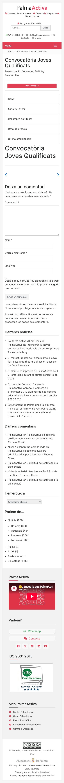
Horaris (37, 38)
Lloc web (10, 265)
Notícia (12, 520)
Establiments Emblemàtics (27, 724)
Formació (16, 540)
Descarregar (32, 86)
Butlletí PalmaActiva (23, 712)
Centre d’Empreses (23, 728)
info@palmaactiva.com (39, 35)
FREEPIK (49, 775)
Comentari (12, 202)
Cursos (39, 13)
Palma (11, 546)
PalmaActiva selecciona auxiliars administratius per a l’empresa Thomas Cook (31, 438)
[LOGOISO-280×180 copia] (31, 677)
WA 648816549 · (17, 35)
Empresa (51, 13)
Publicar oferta (24, 13)
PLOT (11, 551)
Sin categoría (15, 560)
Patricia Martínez (40, 772)
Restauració (15, 556)
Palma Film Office (22, 720)
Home (10, 51)
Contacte (25, 38)
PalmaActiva (12, 75)
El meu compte (32, 16)
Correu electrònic (16, 252)
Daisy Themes (32, 769)
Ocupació (16, 530)
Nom (8, 240)
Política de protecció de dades (25, 750)
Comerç (15, 526)
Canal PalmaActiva (22, 716)
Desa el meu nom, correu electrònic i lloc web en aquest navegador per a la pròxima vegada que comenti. (32, 284)
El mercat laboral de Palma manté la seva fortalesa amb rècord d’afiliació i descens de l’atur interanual (32, 361)
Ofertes (11, 13)
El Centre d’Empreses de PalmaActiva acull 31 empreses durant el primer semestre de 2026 (33, 374)
